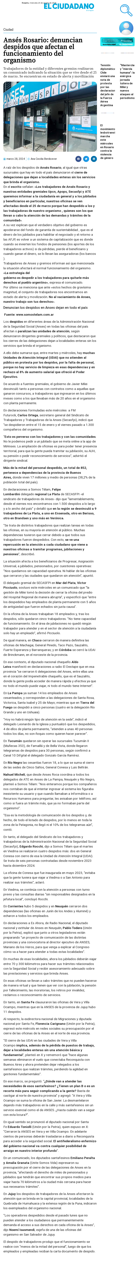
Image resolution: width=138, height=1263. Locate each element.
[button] (78, 159)
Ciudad (8, 30)
